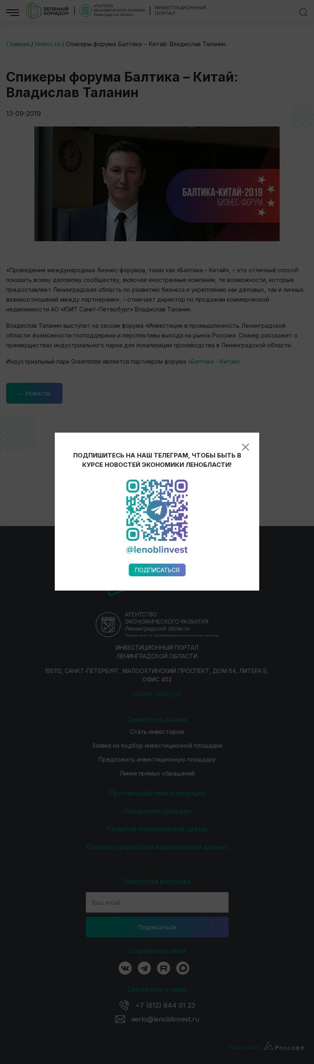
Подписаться (157, 569)
